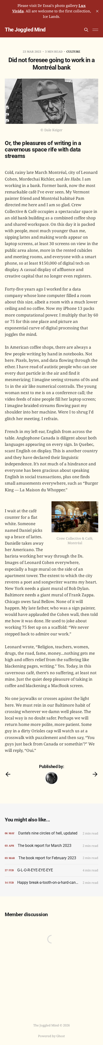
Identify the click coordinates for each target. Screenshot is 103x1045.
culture (73, 52)
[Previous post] (8, 774)
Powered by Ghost (51, 1036)
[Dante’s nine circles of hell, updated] (51, 833)
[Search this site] (86, 29)
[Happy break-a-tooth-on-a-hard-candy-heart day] (51, 883)
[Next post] (95, 774)
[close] (97, 11)
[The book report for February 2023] (51, 858)
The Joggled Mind (25, 29)
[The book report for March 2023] (51, 846)
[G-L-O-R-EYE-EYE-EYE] (51, 870)
